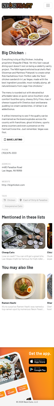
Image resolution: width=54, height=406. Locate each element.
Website (6, 181)
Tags (4, 196)
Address (6, 164)
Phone (5, 150)
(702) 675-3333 (9, 152)
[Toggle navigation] (48, 5)
